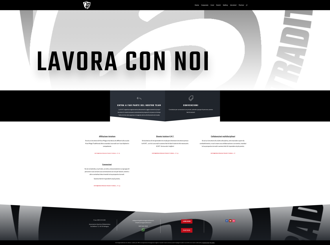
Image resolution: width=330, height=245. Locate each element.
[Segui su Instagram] (233, 220)
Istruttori (233, 5)
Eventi (218, 5)
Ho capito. (212, 242)
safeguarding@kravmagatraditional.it (143, 220)
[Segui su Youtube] (230, 220)
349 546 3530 (143, 226)
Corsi (212, 5)
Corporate (204, 5)
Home (197, 5)
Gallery (225, 5)
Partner (241, 5)
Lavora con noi (187, 221)
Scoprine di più (205, 242)
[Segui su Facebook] (227, 220)
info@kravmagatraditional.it (106, 153)
